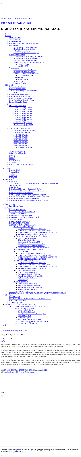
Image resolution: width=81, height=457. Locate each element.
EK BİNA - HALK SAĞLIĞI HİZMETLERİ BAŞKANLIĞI (30, 299)
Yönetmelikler (14, 172)
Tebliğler (12, 174)
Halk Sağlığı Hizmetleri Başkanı (24, 49)
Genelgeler (13, 178)
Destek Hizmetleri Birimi (17, 89)
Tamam (3, 455)
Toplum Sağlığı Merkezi (17, 151)
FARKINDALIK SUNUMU (19, 223)
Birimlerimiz (9, 85)
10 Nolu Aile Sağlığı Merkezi (23, 125)
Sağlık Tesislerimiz (11, 104)
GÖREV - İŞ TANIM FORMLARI (26, 261)
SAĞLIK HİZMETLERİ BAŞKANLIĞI (32, 234)
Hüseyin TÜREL (23, 64)
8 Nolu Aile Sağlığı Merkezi (23, 121)
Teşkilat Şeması (14, 39)
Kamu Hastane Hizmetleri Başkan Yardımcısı (29, 56)
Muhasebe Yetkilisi (20, 83)
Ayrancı (12, 155)
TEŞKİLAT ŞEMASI (16, 219)
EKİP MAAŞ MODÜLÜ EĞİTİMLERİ (27, 319)
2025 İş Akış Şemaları (21, 282)
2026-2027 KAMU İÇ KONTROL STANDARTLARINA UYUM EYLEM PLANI (37, 293)
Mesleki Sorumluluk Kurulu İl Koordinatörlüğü (33, 248)
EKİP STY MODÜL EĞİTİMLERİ (26, 323)
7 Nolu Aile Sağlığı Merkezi (23, 119)
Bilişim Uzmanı (19, 81)
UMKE (16, 92)
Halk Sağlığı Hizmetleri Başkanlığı (29, 274)
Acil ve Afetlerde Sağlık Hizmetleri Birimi (23, 91)
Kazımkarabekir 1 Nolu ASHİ (24, 147)
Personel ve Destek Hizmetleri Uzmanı (26, 74)
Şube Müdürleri (19, 77)
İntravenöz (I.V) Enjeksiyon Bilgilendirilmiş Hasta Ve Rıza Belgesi (36, 183)
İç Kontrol (8, 208)
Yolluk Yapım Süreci (16, 185)
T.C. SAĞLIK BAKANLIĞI (16, 23)
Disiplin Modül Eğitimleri (26, 312)
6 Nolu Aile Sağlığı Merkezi (23, 117)
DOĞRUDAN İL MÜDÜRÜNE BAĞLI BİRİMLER (32, 236)
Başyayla (12, 157)
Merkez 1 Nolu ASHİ (21, 134)
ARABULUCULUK (16, 302)
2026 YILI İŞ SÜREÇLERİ (23, 251)
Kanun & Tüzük (14, 170)
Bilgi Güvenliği (10, 204)
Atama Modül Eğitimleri (26, 310)
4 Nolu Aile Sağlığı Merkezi (23, 113)
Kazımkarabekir (14, 161)
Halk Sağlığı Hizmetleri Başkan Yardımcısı (28, 58)
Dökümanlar (9, 179)
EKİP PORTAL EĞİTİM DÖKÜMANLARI (20, 304)
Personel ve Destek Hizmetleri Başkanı (26, 53)
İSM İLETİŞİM (14, 297)
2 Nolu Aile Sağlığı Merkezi (23, 109)
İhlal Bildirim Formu (16, 206)
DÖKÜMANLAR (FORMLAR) (20, 215)
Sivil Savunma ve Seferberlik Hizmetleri (31, 246)
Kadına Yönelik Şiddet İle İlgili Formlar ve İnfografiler (27, 191)
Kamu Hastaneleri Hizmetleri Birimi (21, 98)
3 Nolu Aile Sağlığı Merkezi (23, 111)
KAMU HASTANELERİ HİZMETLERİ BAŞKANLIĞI (37, 232)
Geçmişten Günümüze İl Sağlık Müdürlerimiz (24, 43)
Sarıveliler (12, 162)
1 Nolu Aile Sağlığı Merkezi (23, 108)
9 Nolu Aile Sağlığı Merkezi (23, 123)
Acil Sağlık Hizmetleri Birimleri (19, 128)
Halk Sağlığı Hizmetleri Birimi (19, 96)
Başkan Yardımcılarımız (17, 55)
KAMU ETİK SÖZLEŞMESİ (19, 221)
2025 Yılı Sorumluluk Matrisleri (24, 270)
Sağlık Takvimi (14, 187)
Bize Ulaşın (9, 295)
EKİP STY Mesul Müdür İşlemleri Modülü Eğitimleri (31, 321)
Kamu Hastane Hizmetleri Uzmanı (25, 70)
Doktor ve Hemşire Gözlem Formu (21, 193)
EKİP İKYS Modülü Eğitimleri (24, 308)
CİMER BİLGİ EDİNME (18, 300)
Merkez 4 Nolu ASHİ (21, 140)
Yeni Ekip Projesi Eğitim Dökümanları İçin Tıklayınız (27, 306)
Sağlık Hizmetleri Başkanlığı (27, 278)
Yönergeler (13, 176)
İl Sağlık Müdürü (15, 41)
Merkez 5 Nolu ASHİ (21, 142)
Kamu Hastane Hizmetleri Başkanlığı (30, 276)
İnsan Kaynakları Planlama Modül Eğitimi (32, 314)
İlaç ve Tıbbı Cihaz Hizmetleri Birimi (21, 100)
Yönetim (8, 36)
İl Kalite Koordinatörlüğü (26, 240)
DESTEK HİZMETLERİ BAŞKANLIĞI (32, 229)
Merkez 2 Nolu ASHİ (21, 136)
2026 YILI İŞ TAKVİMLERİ (23, 227)
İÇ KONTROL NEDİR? (17, 210)
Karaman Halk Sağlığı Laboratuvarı (21, 164)
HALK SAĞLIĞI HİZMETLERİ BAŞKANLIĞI (34, 230)
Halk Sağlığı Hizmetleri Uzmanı (24, 72)
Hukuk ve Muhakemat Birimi (19, 94)
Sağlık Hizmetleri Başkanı (22, 51)
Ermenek (12, 159)
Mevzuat (8, 168)
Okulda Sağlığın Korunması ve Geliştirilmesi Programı (27, 195)
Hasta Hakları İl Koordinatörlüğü (29, 242)
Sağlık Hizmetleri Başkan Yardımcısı (26, 60)
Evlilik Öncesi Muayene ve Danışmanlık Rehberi (25, 189)
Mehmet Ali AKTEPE (25, 79)
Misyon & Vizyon (15, 38)
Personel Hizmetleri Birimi (18, 102)
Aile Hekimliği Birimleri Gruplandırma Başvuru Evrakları (28, 200)
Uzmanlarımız (14, 68)
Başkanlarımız (14, 45)
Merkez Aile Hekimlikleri (17, 106)
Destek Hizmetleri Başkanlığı (27, 272)
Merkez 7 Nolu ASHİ (21, 145)
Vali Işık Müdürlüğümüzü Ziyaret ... (17, 331)
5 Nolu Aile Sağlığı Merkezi (23, 115)
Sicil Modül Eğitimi (24, 318)
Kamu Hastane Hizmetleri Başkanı (25, 47)
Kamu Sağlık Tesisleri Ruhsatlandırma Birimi (24, 198)
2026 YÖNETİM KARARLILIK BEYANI (28, 249)
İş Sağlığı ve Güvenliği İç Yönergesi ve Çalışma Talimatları (29, 196)
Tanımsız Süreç (23, 280)
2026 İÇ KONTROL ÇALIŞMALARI (22, 225)
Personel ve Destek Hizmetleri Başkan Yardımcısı (30, 62)
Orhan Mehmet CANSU (26, 75)
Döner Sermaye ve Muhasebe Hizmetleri (31, 244)
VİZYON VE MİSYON (17, 213)
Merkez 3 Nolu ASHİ (21, 138)
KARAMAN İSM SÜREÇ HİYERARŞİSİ (24, 217)
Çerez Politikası (18, 451)
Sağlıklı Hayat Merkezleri (17, 153)
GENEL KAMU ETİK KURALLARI (22, 212)
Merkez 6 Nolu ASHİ (21, 143)
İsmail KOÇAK (23, 66)
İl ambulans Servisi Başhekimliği (24, 130)
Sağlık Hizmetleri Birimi (17, 87)
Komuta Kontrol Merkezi (22, 132)
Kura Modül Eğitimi (24, 316)
